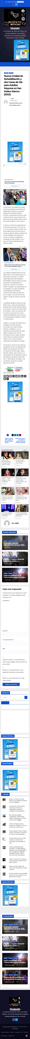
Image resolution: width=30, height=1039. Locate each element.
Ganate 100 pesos (5, 1032)
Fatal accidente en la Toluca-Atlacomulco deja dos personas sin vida (14, 577)
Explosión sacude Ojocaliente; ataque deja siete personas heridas (13, 545)
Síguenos (5, 703)
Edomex (5, 541)
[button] (25, 64)
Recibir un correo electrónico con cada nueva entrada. (13, 679)
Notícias (16, 541)
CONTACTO (11, 1035)
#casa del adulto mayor (15, 103)
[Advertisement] (15, 126)
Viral (22, 1032)
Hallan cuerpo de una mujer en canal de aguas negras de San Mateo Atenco (18, 860)
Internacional (4, 1035)
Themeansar (15, 1028)
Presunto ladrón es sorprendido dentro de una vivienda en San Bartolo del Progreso (18, 875)
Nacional (26, 1032)
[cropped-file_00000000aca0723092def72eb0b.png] (15, 170)
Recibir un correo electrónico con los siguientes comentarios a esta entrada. (13, 671)
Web (4, 648)
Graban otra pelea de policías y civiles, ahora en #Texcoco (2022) (20, 440)
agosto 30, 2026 (9, 948)
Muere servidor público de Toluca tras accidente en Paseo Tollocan (18, 867)
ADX (13, 98)
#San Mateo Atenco (15, 105)
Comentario (6, 600)
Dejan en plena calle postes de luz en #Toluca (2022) (9, 440)
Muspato (15, 28)
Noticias (10, 541)
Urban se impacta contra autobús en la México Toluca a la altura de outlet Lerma (18, 825)
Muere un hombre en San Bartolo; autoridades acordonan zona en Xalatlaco (18, 800)
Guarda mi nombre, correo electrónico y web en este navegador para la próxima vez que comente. (15, 662)
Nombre (5, 631)
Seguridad (17, 1032)
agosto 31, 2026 (9, 931)
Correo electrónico (8, 639)
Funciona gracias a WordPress (10, 1026)
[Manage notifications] (26, 1036)
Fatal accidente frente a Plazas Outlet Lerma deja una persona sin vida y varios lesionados (18, 832)
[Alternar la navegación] (28, 64)
